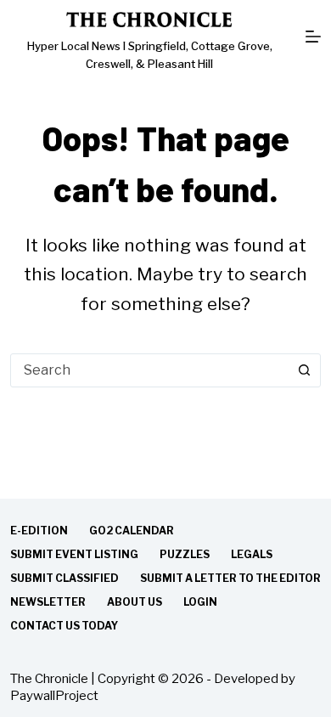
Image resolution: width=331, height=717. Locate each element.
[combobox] (150, 370)
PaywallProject (54, 695)
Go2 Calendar (131, 530)
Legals (251, 554)
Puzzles (185, 554)
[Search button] (304, 370)
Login (200, 602)
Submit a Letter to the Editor (230, 578)
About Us (134, 602)
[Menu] (313, 36)
